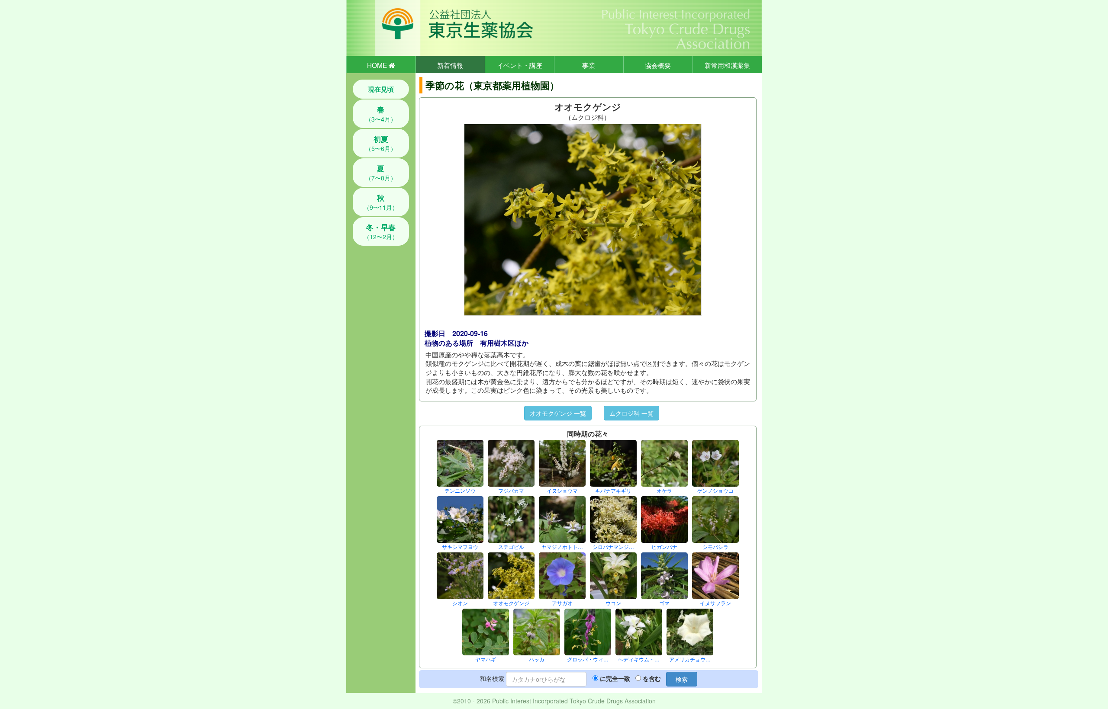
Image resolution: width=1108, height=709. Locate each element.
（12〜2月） (381, 231)
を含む (652, 678)
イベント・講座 (519, 65)
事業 (588, 65)
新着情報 (450, 65)
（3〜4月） (380, 113)
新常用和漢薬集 (727, 65)
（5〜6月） (380, 143)
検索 (682, 679)
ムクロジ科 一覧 (631, 413)
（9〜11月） (381, 202)
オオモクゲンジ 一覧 (558, 413)
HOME (378, 65)
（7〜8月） (380, 172)
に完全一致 (615, 678)
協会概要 (658, 65)
